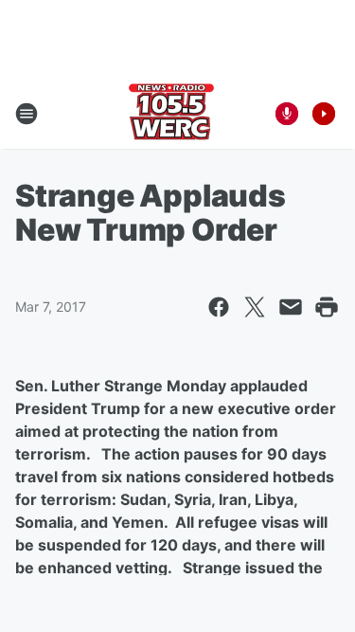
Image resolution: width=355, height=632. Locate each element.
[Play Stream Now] (323, 113)
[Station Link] (171, 113)
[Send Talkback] (286, 113)
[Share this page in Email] (290, 307)
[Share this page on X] (254, 307)
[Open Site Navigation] (26, 113)
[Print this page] (326, 307)
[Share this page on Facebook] (218, 307)
